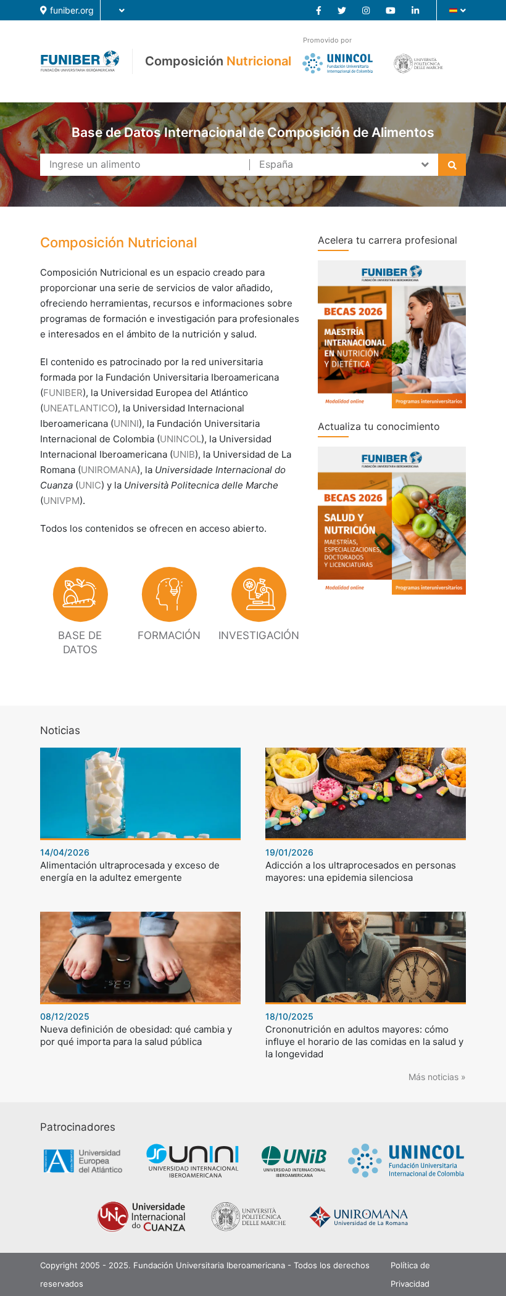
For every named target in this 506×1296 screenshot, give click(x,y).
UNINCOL (180, 439)
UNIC (89, 485)
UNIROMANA (109, 470)
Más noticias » (437, 1076)
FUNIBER (63, 392)
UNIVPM (61, 500)
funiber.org (72, 10)
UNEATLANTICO (79, 408)
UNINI (126, 423)
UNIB (184, 454)
